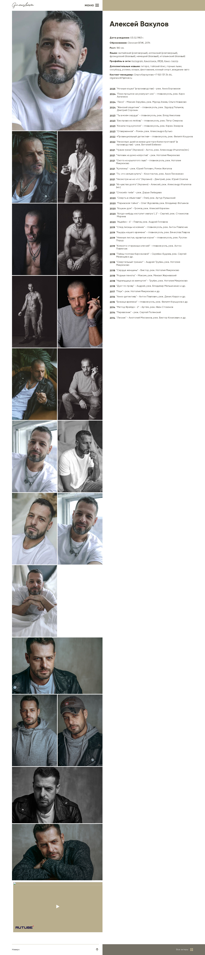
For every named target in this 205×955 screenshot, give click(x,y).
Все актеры (182, 950)
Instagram (137, 61)
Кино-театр (171, 61)
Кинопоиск (150, 61)
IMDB (160, 61)
